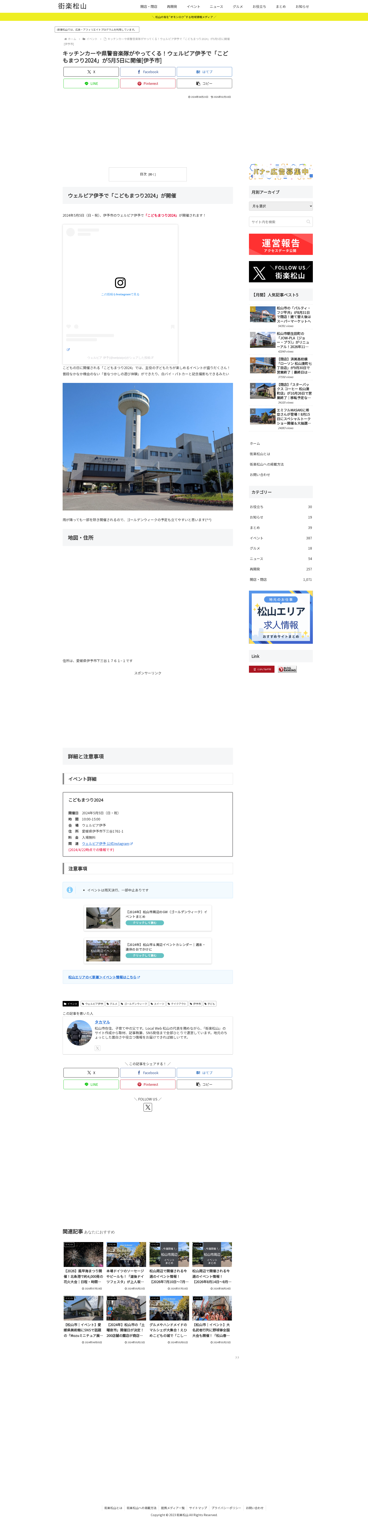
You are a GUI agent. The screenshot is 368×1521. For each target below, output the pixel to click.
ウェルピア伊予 (94, 1003)
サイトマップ (198, 1508)
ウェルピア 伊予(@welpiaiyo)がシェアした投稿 (118, 357)
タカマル (102, 1022)
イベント (72, 1003)
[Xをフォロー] (97, 1048)
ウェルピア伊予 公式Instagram (105, 843)
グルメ (113, 1003)
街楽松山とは (260, 453)
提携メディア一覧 (173, 1508)
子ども (211, 1003)
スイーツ (159, 1003)
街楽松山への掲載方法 (267, 464)
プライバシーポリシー (226, 1508)
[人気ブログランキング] (287, 668)
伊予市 (197, 1003)
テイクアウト (178, 1003)
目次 (143, 174)
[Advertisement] (148, 131)
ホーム (255, 443)
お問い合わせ (260, 474)
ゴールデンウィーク (135, 1003)
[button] (204, 83)
